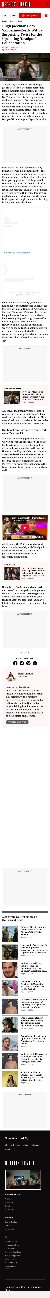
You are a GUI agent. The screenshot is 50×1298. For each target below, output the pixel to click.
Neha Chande (10, 50)
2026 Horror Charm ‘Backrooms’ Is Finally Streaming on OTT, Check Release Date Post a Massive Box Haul (33, 1010)
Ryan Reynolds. (38, 119)
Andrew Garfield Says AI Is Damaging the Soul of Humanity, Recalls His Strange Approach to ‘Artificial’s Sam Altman (34, 992)
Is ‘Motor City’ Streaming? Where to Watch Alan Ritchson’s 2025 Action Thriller (33, 865)
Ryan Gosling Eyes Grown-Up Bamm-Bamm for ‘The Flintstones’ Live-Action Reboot (34, 974)
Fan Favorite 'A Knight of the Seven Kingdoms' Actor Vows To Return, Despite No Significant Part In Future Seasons (34, 883)
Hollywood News (16, 21)
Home (4, 21)
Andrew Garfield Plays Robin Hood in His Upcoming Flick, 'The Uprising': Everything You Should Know (33, 901)
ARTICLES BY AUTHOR (17, 722)
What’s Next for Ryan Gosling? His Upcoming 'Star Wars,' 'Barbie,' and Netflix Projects (32, 919)
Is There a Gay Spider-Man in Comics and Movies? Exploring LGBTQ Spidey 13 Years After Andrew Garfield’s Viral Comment (34, 938)
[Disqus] (25, 767)
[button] (48, 79)
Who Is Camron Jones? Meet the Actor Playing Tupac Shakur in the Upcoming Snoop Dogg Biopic (32, 956)
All (13, 15)
